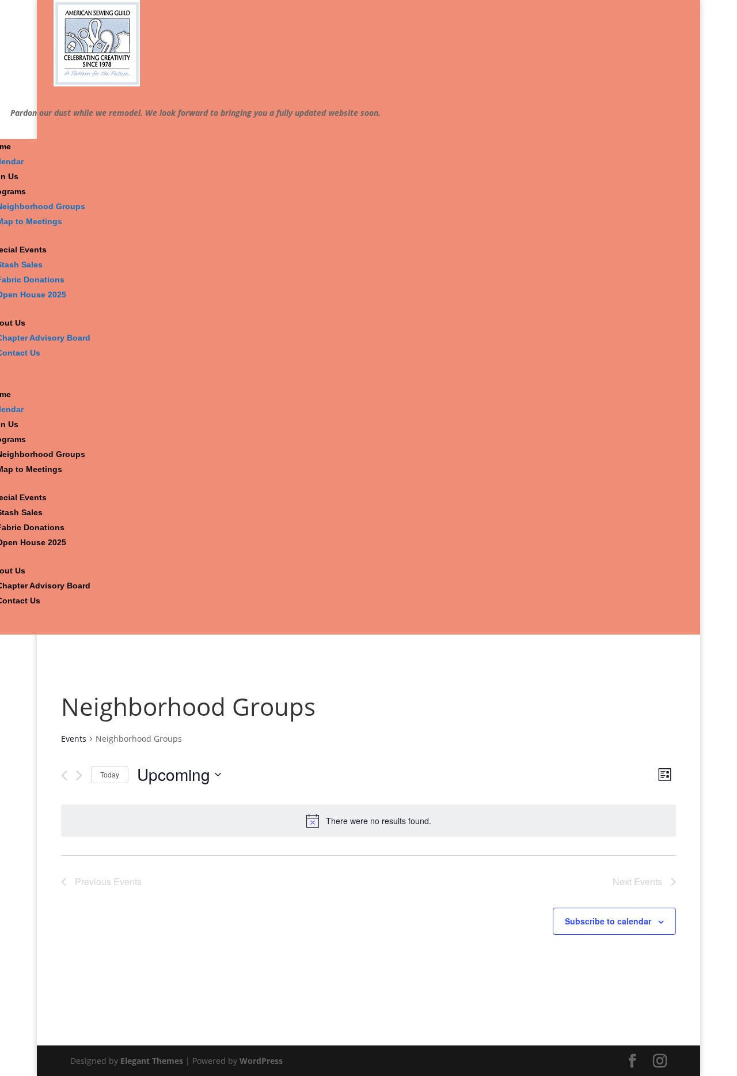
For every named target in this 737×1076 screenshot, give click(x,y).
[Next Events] (79, 775)
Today (109, 774)
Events (73, 738)
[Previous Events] (64, 775)
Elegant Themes (151, 1060)
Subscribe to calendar (608, 921)
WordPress (261, 1060)
